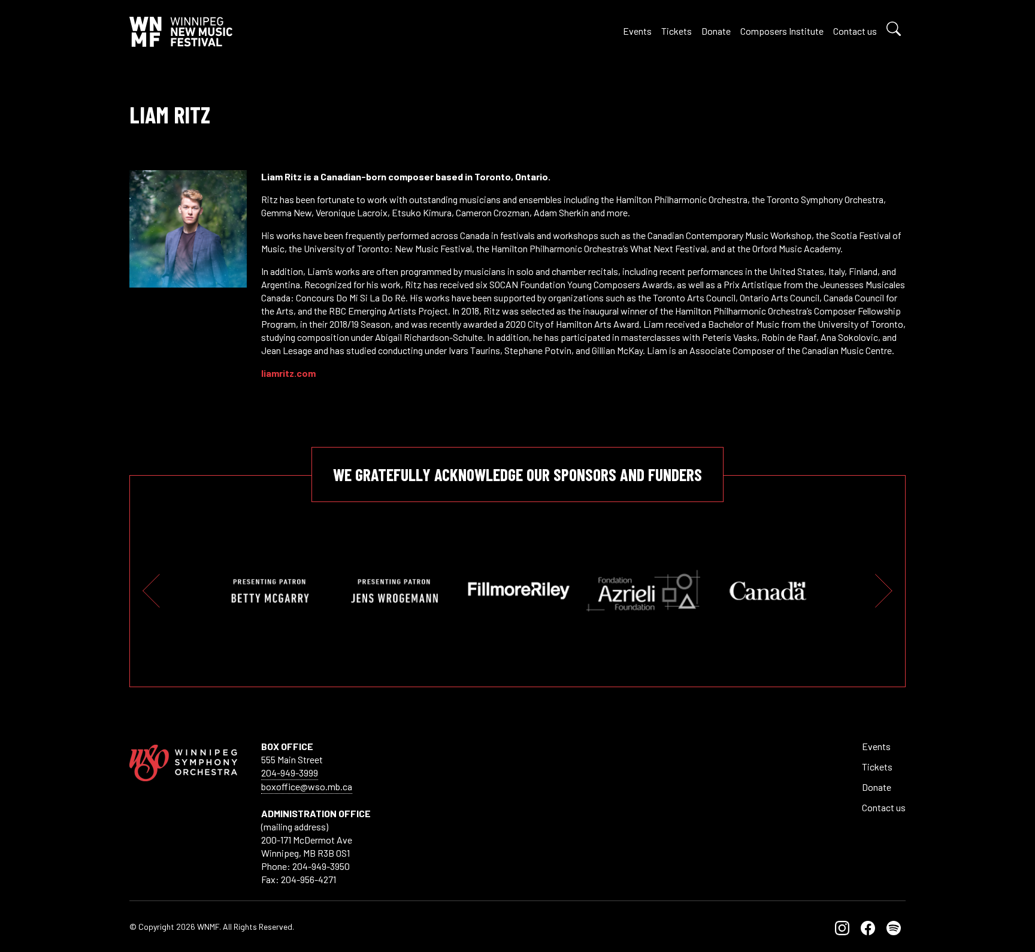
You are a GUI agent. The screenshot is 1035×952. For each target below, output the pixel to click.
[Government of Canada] (768, 590)
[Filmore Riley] (518, 590)
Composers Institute (782, 31)
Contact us (855, 31)
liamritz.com (288, 373)
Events (637, 31)
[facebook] (868, 926)
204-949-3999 (289, 772)
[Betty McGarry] (269, 590)
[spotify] (894, 926)
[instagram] (842, 926)
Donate (716, 31)
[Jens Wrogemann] (394, 590)
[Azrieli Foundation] (643, 590)
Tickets (676, 31)
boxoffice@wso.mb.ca (306, 786)
